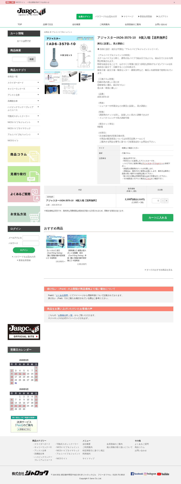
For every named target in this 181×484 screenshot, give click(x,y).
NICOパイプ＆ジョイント (19, 122)
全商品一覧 (13, 76)
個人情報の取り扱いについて (120, 447)
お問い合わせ (161, 24)
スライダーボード (16, 83)
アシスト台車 (14, 95)
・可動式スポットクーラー (67, 444)
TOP (20, 24)
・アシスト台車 (39, 450)
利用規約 (86, 454)
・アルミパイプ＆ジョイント (68, 454)
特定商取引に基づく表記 (94, 450)
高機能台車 (13, 101)
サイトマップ (88, 458)
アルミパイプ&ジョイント (62, 32)
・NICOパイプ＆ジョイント (67, 447)
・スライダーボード (41, 444)
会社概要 (76, 24)
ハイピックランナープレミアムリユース (21, 108)
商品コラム (140, 447)
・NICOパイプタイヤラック (67, 450)
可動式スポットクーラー (19, 116)
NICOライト (13, 140)
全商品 (46, 32)
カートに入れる (158, 217)
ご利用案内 (105, 24)
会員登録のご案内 (133, 24)
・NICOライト (61, 458)
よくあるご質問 (142, 444)
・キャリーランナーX (42, 447)
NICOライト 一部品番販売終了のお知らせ (32, 2)
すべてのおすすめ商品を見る (159, 270)
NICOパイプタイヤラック (19, 128)
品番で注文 (48, 24)
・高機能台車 (38, 454)
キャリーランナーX (16, 89)
